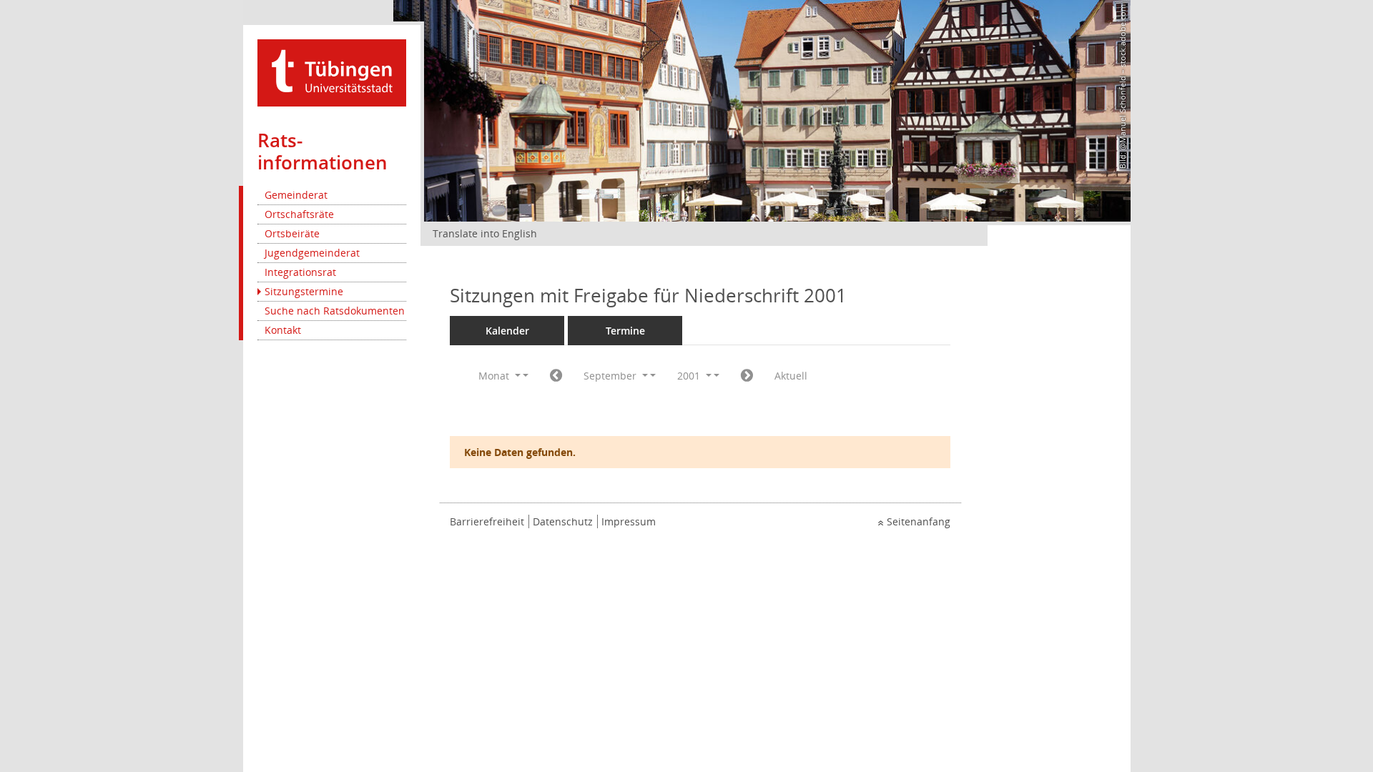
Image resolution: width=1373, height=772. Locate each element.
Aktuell (790, 375)
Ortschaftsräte (299, 214)
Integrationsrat (300, 272)
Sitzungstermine (304, 291)
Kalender (507, 330)
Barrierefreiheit (487, 521)
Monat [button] (495, 375)
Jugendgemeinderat (312, 252)
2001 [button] (690, 375)
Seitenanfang (918, 521)
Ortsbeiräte (292, 233)
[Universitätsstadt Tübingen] (331, 72)
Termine (625, 330)
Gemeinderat (296, 195)
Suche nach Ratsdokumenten (335, 310)
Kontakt (283, 330)
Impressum (628, 521)
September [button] (611, 375)
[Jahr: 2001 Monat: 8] (556, 376)
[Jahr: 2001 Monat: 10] (747, 376)
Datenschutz (563, 521)
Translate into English (485, 233)
